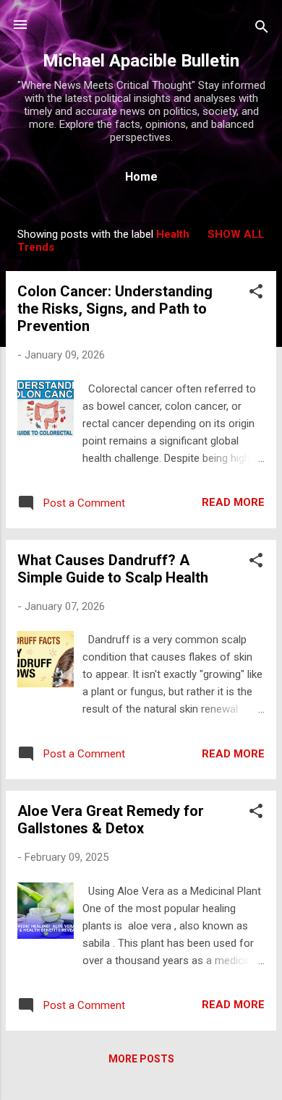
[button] (256, 294)
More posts (141, 1059)
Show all (236, 234)
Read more (233, 502)
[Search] (261, 29)
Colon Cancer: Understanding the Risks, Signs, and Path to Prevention (115, 309)
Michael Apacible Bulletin (141, 61)
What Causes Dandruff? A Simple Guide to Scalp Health (112, 568)
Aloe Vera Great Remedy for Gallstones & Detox (110, 819)
